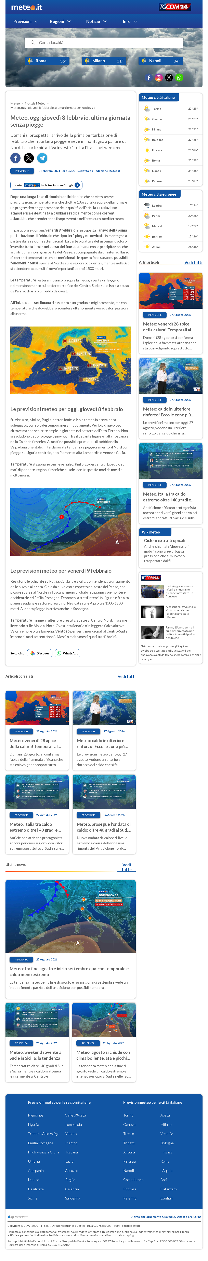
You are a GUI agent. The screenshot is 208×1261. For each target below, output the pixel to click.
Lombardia (73, 1124)
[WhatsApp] (179, 77)
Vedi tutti (126, 676)
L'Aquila (166, 1170)
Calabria (72, 1189)
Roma (164, 1161)
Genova (129, 1124)
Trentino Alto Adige (43, 1133)
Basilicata (36, 1189)
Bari (163, 1179)
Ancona (129, 1152)
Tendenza (21, 959)
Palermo (129, 1198)
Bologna (167, 1143)
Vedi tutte (127, 867)
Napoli (128, 1170)
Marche (71, 1143)
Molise (33, 1179)
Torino (128, 1115)
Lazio (69, 1161)
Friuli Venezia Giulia (43, 1152)
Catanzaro (168, 1189)
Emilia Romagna (40, 1143)
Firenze (166, 1152)
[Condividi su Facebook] (15, 162)
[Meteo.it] (27, 7)
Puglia (70, 1179)
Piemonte (35, 1115)
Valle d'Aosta (75, 1115)
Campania (36, 1170)
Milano (166, 1124)
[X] (169, 77)
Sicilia (32, 1198)
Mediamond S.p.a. (39, 1241)
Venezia (166, 1133)
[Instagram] (159, 77)
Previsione (22, 170)
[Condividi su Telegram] (42, 162)
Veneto (71, 1133)
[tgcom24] (175, 7)
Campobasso (133, 1179)
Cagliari (166, 1198)
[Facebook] (149, 77)
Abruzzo (71, 1170)
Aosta (165, 1115)
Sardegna (72, 1198)
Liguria (33, 1124)
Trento (128, 1133)
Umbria (34, 1161)
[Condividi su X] (29, 162)
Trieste (129, 1143)
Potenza (129, 1189)
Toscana (71, 1152)
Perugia (129, 1161)
